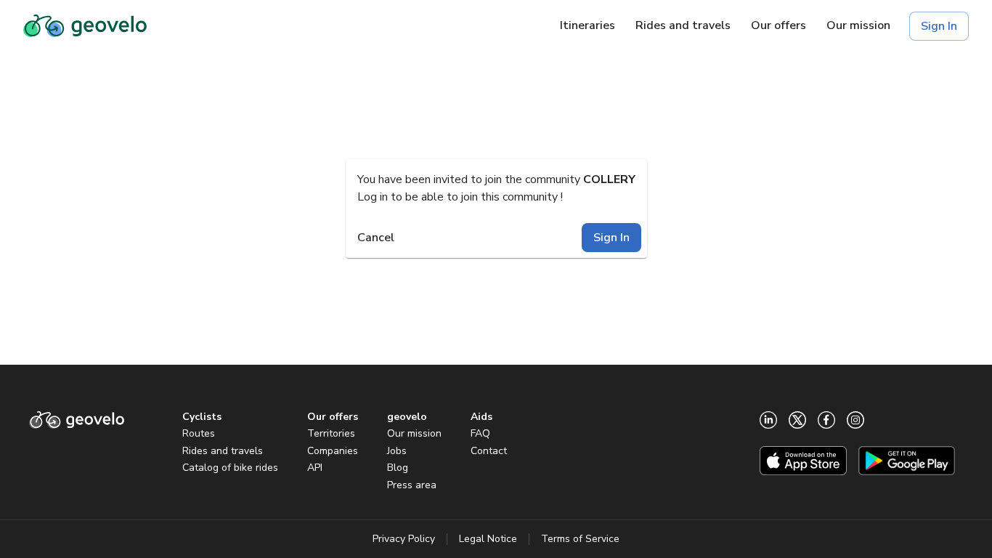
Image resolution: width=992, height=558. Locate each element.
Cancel (375, 238)
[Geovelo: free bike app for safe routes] (85, 26)
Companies (332, 450)
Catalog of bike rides (230, 467)
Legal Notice (488, 539)
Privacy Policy (404, 539)
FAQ (480, 433)
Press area (411, 485)
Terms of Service (580, 539)
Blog (397, 467)
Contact (489, 450)
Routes (198, 433)
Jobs (397, 450)
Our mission (414, 433)
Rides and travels (222, 450)
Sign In (939, 26)
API (314, 467)
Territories (331, 433)
